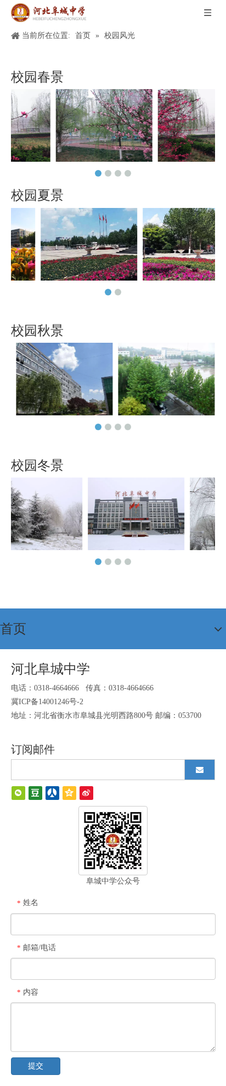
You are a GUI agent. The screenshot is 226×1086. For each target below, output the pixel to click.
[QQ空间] (69, 793)
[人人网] (52, 793)
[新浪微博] (86, 793)
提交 (35, 1066)
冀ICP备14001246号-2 (47, 702)
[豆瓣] (35, 793)
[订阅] (199, 769)
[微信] (18, 793)
